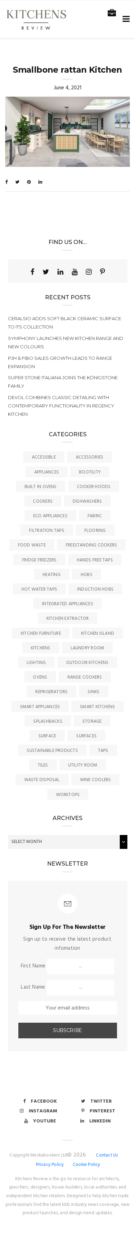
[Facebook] (32, 272)
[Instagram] (89, 272)
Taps (103, 750)
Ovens (40, 677)
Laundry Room (88, 648)
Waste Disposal (42, 780)
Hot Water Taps (39, 589)
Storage (92, 721)
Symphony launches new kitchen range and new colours (65, 342)
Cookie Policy (86, 1164)
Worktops (68, 794)
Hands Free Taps (95, 560)
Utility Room (83, 765)
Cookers (43, 501)
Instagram (43, 1111)
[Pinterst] (102, 272)
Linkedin (100, 1121)
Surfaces (86, 736)
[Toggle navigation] (125, 19)
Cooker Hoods (94, 486)
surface (47, 736)
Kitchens (41, 648)
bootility (90, 472)
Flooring (95, 530)
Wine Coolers (95, 780)
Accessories (89, 457)
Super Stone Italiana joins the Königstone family (63, 382)
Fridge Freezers (39, 560)
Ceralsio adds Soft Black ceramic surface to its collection (64, 323)
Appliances (46, 472)
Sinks (93, 692)
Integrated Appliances (67, 604)
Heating (52, 574)
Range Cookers (85, 677)
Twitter (101, 1101)
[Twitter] (46, 272)
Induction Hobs (95, 589)
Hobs (86, 574)
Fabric (95, 516)
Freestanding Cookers (91, 545)
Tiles (43, 765)
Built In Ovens (41, 486)
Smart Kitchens (97, 707)
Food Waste (32, 545)
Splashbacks (47, 721)
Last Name (33, 987)
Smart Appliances (40, 707)
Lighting (36, 662)
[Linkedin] (60, 272)
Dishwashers (87, 501)
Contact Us (107, 1155)
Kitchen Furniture (41, 633)
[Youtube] (75, 272)
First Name (33, 966)
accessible (44, 457)
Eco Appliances (50, 516)
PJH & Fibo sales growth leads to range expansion (60, 362)
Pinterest (102, 1111)
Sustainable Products (52, 750)
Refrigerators (51, 692)
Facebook (44, 1101)
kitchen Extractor (67, 618)
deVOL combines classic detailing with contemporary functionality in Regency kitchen (61, 406)
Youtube (44, 1121)
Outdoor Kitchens (87, 662)
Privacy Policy (50, 1164)
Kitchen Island (97, 633)
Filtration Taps (46, 530)
